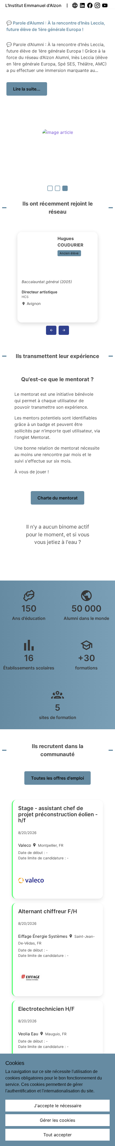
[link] (75, 5)
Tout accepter (57, 1134)
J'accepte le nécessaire (57, 1105)
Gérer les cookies (57, 1120)
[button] (51, 330)
